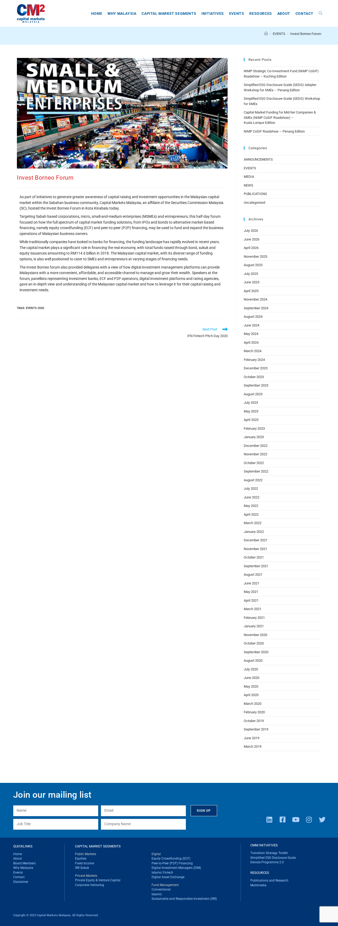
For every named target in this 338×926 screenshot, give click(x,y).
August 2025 (253, 265)
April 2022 (251, 514)
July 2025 (251, 274)
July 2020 (251, 669)
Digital (156, 854)
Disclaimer (20, 882)
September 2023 (256, 385)
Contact (19, 877)
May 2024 (251, 334)
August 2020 (253, 660)
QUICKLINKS (22, 846)
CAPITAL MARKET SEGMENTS (98, 846)
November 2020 (255, 635)
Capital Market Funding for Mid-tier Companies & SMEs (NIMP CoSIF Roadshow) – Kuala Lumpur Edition (280, 117)
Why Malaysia (23, 868)
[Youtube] (295, 819)
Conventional (161, 889)
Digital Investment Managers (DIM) (176, 868)
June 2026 (251, 239)
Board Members (24, 863)
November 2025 (255, 256)
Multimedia (258, 885)
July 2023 (251, 403)
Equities (80, 858)
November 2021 (255, 549)
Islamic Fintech (162, 872)
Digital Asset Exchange (168, 877)
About (17, 858)
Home (17, 854)
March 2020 (252, 704)
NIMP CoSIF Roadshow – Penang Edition (274, 131)
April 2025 (251, 291)
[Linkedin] (269, 819)
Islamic (157, 894)
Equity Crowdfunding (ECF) (171, 858)
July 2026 (251, 231)
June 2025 (251, 282)
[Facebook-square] (282, 819)
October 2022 (254, 463)
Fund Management (165, 885)
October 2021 (254, 557)
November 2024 (255, 299)
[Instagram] (309, 819)
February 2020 (254, 712)
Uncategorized (254, 203)
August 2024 (253, 317)
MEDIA (249, 177)
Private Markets (86, 876)
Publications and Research (269, 880)
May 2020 (251, 686)
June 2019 (251, 738)
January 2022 (254, 532)
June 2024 (251, 325)
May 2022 (251, 506)
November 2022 (255, 454)
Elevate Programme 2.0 (267, 862)
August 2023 (253, 394)
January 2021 (254, 626)
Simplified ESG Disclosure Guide (273, 858)
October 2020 (254, 643)
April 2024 (251, 342)
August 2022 (253, 480)
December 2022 (255, 446)
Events (18, 872)
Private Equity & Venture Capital (97, 880)
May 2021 (251, 592)
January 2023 (254, 437)
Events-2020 (35, 308)
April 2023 (251, 420)
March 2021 (252, 609)
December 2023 (255, 368)
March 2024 (252, 351)
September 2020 (256, 652)
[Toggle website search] (320, 13)
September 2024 (256, 308)
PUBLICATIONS (255, 194)
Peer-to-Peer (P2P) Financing (172, 863)
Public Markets (85, 854)
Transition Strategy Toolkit (269, 853)
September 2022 (256, 471)
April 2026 (251, 248)
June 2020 (251, 678)
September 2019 (256, 729)
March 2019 (252, 746)
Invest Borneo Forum (305, 34)
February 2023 (254, 428)
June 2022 (251, 497)
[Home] (266, 34)
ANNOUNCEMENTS (258, 159)
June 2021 (251, 583)
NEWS (248, 185)
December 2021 (255, 540)
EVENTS (250, 168)
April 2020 (251, 695)
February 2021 (254, 618)
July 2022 (251, 489)
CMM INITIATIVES (264, 845)
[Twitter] (322, 819)
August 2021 (253, 575)
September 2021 (256, 566)
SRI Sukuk (82, 868)
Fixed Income (84, 863)
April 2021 (251, 600)
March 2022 (252, 523)
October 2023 (254, 377)
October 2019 (254, 721)
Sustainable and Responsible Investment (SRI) (184, 899)
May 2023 (251, 411)
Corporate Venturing (89, 885)
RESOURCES (259, 873)
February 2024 (254, 360)
